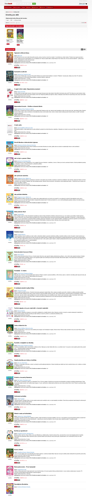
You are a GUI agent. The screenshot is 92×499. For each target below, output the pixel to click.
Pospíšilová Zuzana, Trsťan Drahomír (10, 42)
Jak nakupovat (13, 0)
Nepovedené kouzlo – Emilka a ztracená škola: (28, 106)
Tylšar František (20, 399)
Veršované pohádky (20, 396)
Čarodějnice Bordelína (21, 484)
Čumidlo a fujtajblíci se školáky (23, 343)
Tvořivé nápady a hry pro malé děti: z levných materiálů (31, 308)
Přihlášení (81, 0)
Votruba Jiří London (21, 290)
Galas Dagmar (20, 254)
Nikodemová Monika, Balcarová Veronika (26, 145)
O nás (9, 0)
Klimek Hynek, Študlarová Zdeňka (25, 273)
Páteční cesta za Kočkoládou (23, 413)
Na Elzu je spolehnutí (20, 431)
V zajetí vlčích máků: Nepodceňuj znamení (27, 89)
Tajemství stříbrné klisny (21, 53)
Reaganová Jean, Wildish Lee (24, 178)
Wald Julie (19, 55)
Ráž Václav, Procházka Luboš (24, 380)
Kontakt (6, 0)
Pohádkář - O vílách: (20, 271)
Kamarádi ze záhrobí (20, 72)
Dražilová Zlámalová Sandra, (23, 487)
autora (12, 22)
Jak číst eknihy (19, 0)
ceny (9, 22)
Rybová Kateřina (21, 311)
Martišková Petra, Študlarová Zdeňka (20, 43)
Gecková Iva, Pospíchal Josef (24, 74)
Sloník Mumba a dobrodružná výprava (26, 142)
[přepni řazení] (84, 49)
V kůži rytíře (18, 125)
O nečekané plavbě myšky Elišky (24, 288)
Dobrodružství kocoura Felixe (23, 252)
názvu (14, 22)
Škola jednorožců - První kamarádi (24, 467)
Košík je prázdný (82, 4)
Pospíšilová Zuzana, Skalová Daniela (25, 452)
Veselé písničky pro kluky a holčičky (25, 360)
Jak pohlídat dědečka (20, 194)
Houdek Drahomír (21, 234)
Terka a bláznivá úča (20, 325)
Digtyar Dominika (21, 91)
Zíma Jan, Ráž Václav (22, 363)
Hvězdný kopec (19, 232)
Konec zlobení (18, 449)
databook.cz (11, 11)
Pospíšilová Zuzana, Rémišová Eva (25, 433)
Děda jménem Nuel (20, 212)
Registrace (85, 0)
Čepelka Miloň (20, 214)
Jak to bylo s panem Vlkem (22, 158)
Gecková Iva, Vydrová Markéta (24, 416)
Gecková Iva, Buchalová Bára (24, 161)
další (85, 22)
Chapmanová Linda (21, 469)
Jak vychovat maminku (21, 175)
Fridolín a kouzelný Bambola (23, 377)
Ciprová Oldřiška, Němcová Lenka (25, 128)
